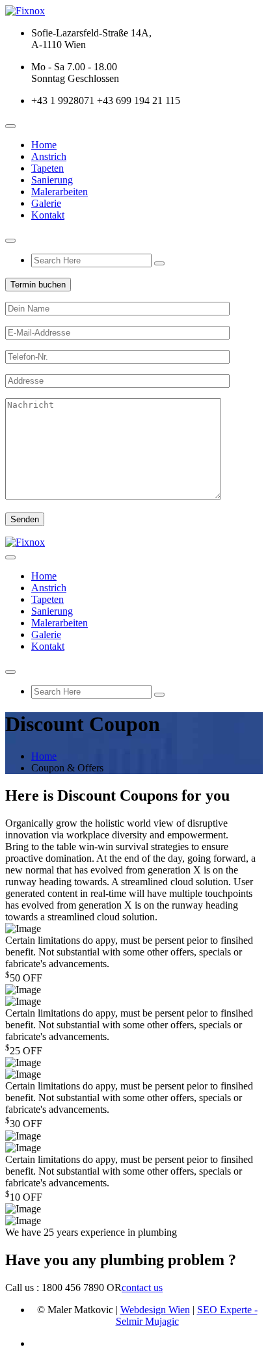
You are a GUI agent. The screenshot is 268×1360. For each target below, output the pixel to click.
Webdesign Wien (155, 1309)
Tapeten (47, 168)
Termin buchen (38, 284)
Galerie (46, 203)
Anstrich (48, 156)
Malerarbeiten (59, 191)
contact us (142, 1287)
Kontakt (47, 214)
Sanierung (52, 179)
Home (44, 144)
